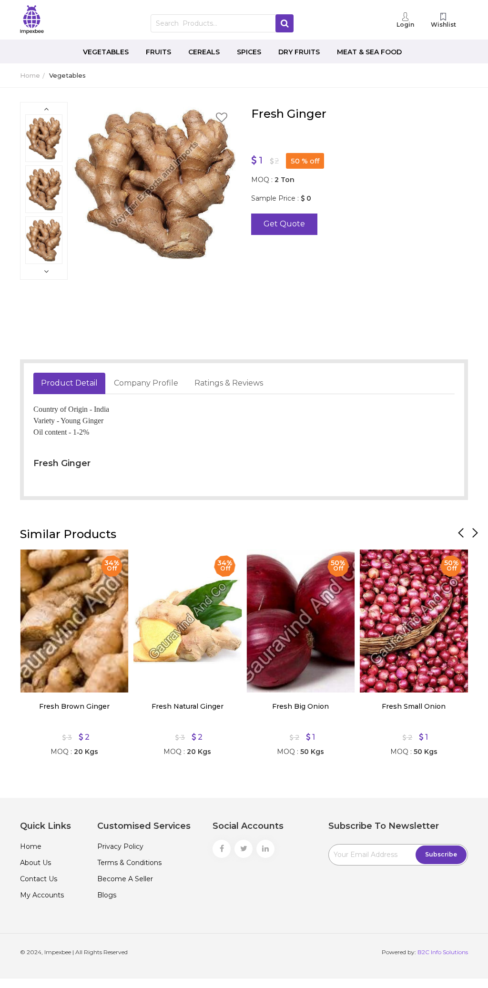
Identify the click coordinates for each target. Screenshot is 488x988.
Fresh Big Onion (300, 706)
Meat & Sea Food (369, 52)
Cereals (204, 52)
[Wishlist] (34, 563)
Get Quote (284, 223)
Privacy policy (120, 846)
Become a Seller (125, 879)
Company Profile (146, 382)
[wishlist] (221, 118)
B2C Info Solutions (442, 952)
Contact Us (38, 879)
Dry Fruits (299, 52)
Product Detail (69, 382)
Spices (249, 52)
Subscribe (441, 854)
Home (30, 75)
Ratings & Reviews (228, 382)
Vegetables (106, 52)
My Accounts (42, 895)
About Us (35, 862)
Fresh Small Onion (414, 706)
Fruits (158, 52)
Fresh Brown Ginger (74, 706)
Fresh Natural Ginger (188, 706)
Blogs (106, 895)
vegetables (67, 75)
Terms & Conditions (129, 862)
